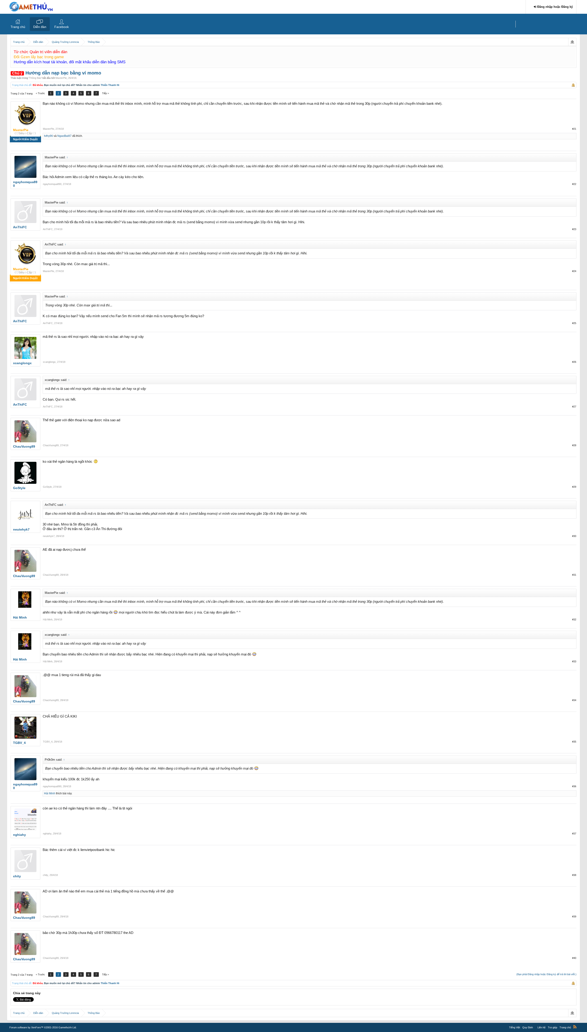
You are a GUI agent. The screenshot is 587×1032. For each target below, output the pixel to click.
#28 (574, 445)
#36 (574, 786)
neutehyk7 (49, 536)
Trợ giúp (552, 1027)
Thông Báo (35, 78)
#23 (574, 229)
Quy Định (527, 1027)
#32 (574, 619)
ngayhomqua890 (52, 184)
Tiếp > (105, 93)
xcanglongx (49, 362)
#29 (574, 486)
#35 (574, 741)
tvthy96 (48, 136)
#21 (574, 128)
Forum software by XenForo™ (43, 1027)
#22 (574, 184)
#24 (574, 271)
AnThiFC (48, 229)
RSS (574, 1026)
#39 (574, 916)
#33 (574, 661)
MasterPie (61, 78)
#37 (574, 833)
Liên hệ (541, 1027)
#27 (574, 406)
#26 (574, 362)
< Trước (40, 93)
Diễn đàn (39, 27)
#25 (574, 323)
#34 (574, 700)
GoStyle (47, 486)
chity (45, 875)
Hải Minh (48, 619)
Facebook (61, 27)
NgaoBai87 (64, 136)
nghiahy (47, 833)
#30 (574, 536)
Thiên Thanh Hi (110, 85)
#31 (574, 574)
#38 (574, 875)
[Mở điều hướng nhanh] (572, 42)
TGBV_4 (48, 741)
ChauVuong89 (51, 445)
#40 (574, 958)
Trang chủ (18, 27)
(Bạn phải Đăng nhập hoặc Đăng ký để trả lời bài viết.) (546, 974)
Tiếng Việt (514, 1027)
